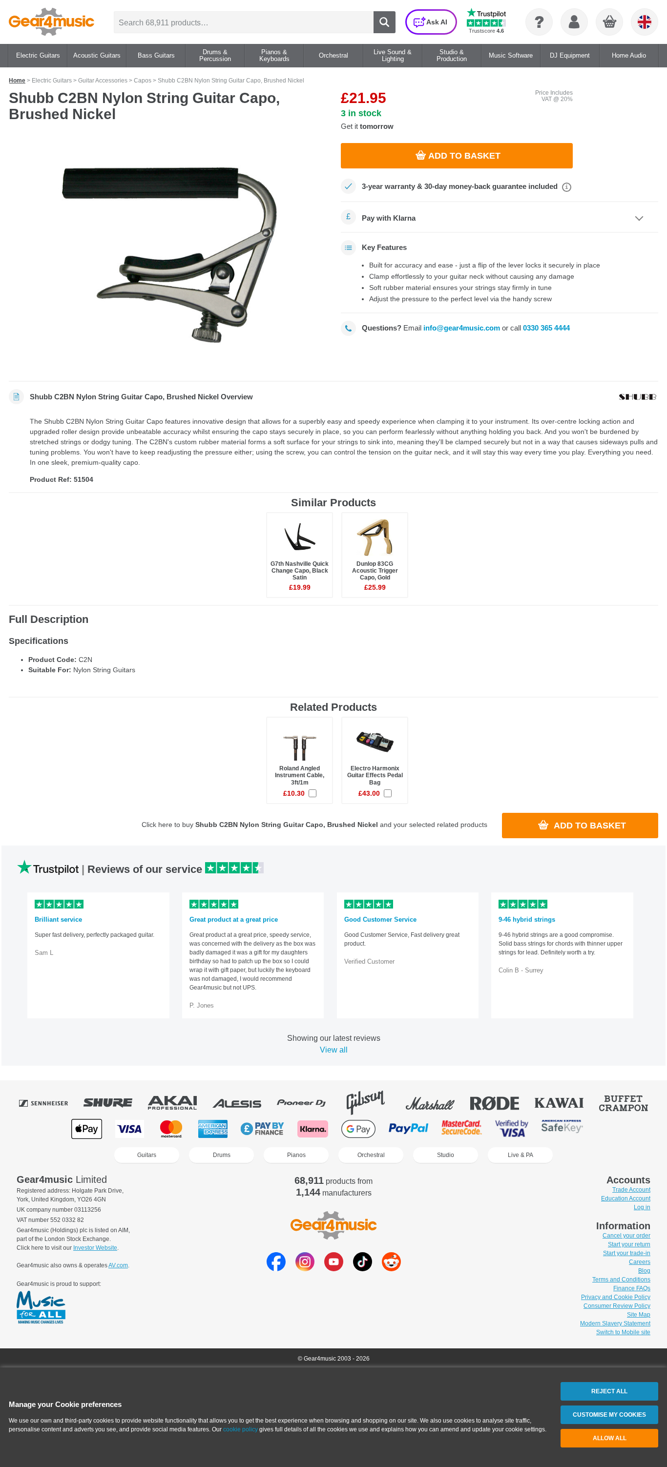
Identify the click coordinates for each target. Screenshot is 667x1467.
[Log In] (574, 22)
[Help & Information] (539, 22)
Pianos (296, 1155)
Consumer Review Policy (617, 1305)
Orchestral (371, 1155)
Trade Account (631, 1189)
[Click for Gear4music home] (51, 22)
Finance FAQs (631, 1288)
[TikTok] (362, 1268)
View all (334, 1050)
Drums (221, 1155)
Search (385, 22)
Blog (644, 1270)
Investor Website (95, 1247)
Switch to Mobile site (623, 1332)
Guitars (146, 1155)
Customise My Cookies (609, 1414)
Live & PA (520, 1155)
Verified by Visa (511, 1129)
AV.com (118, 1265)
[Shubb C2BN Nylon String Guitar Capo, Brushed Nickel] (167, 255)
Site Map (638, 1314)
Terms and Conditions (621, 1279)
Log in (642, 1207)
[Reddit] (391, 1268)
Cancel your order (626, 1235)
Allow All (609, 1438)
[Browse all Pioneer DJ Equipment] (308, 1103)
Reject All (609, 1391)
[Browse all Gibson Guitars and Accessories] (372, 1103)
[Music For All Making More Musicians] (41, 1308)
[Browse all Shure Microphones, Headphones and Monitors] (115, 1103)
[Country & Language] (644, 22)
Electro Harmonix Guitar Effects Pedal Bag (375, 775)
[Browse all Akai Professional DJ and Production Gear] (179, 1103)
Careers (639, 1262)
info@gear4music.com (461, 328)
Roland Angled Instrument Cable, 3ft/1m (299, 775)
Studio (445, 1155)
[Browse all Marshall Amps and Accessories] (437, 1103)
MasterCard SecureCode (461, 1129)
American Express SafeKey (562, 1129)
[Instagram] (304, 1268)
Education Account (625, 1198)
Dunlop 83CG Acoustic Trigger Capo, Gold (375, 570)
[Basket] (610, 22)
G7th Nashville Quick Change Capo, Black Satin (300, 570)
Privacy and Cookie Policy (615, 1297)
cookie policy (240, 1429)
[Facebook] (276, 1268)
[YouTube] (333, 1268)
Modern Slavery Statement (615, 1323)
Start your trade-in (626, 1253)
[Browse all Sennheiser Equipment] (50, 1103)
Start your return (629, 1244)
